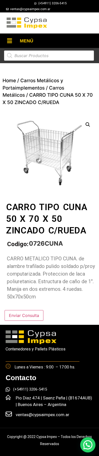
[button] (9, 40)
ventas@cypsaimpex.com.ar (42, 414)
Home (9, 80)
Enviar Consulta (24, 315)
